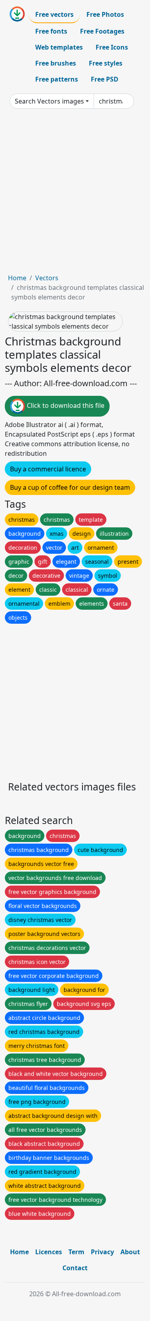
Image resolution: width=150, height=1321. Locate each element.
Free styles (105, 63)
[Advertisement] (75, 194)
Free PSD (104, 79)
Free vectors (54, 14)
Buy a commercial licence (48, 469)
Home (17, 277)
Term (76, 1251)
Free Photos (105, 14)
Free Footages (102, 31)
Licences (48, 1251)
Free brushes (55, 63)
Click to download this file (64, 405)
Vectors (46, 277)
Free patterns (56, 79)
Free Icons (112, 47)
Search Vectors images (49, 101)
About (130, 1251)
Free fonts (51, 31)
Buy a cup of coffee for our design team (70, 487)
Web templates (59, 47)
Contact (75, 1267)
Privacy (102, 1251)
